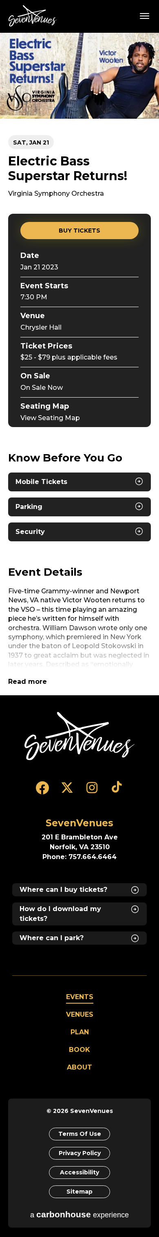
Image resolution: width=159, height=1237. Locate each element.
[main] (79, 363)
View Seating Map (50, 418)
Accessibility (79, 1172)
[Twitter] (67, 791)
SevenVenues (34, 16)
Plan (80, 1032)
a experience (79, 1214)
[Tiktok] (116, 791)
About (79, 1067)
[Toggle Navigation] (145, 15)
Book (79, 1050)
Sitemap (79, 1191)
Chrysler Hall (41, 327)
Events (79, 997)
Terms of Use (79, 1133)
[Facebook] (42, 791)
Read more (27, 681)
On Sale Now (41, 387)
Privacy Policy (80, 1153)
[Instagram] (92, 791)
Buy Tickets (79, 230)
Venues (79, 1014)
